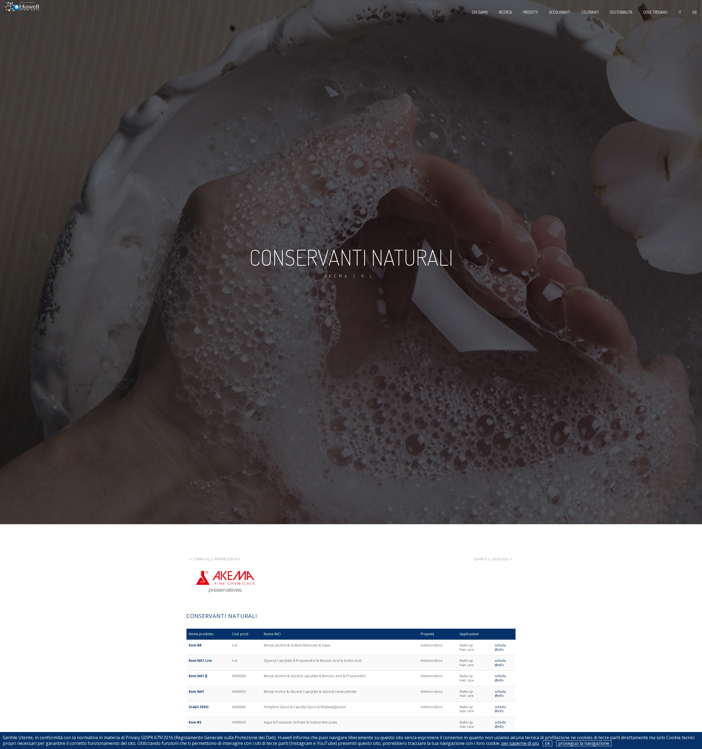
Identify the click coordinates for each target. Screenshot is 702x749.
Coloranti (590, 12)
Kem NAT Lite (200, 660)
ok (547, 743)
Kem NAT (196, 691)
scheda (500, 645)
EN (694, 12)
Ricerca (505, 12)
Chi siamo (480, 12)
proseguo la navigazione (583, 743)
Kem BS (195, 722)
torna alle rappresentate (217, 559)
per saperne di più (520, 743)
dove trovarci (655, 12)
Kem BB (195, 645)
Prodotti (530, 12)
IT (680, 12)
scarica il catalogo (491, 559)
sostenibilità (621, 12)
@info (499, 649)
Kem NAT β (198, 676)
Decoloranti (559, 12)
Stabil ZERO (199, 707)
